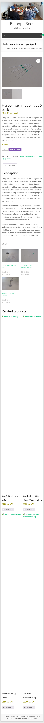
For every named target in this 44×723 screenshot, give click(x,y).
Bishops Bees (22, 23)
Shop (20, 48)
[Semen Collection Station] (10, 283)
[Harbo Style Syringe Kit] (10, 255)
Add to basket (15, 149)
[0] (41, 36)
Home (15, 48)
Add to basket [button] (8, 509)
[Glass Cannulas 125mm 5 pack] (29, 255)
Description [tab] (10, 166)
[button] (38, 61)
